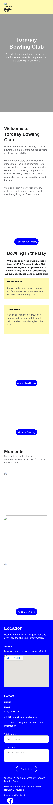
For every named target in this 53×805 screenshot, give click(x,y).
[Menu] (47, 7)
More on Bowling (26, 432)
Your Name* (10, 733)
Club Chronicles (26, 611)
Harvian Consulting (14, 789)
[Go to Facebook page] (10, 801)
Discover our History (26, 241)
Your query (9, 747)
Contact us (26, 769)
